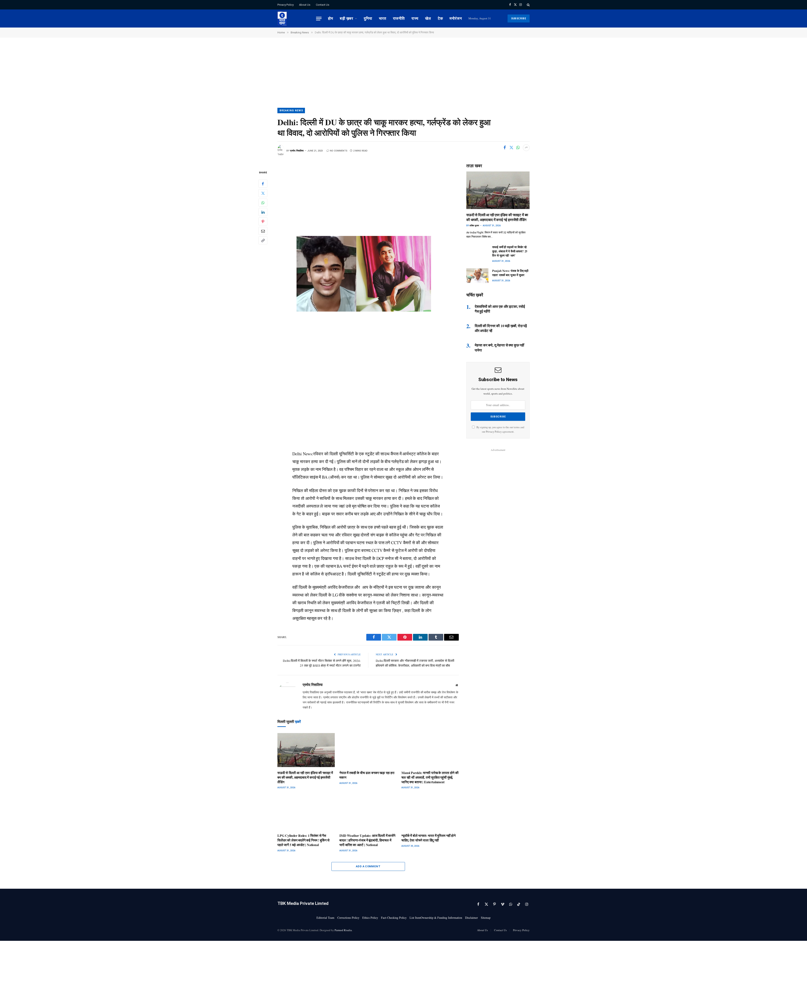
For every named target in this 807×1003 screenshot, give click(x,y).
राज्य (414, 18)
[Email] (262, 231)
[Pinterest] (262, 221)
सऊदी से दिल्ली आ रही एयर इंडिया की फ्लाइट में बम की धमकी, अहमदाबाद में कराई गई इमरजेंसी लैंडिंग (305, 777)
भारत (382, 18)
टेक (440, 18)
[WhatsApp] (262, 203)
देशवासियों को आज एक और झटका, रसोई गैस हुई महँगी (500, 309)
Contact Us (322, 4)
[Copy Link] (262, 240)
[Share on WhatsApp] (518, 147)
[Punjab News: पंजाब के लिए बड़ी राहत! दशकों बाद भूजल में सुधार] (477, 275)
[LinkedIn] (262, 212)
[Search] (528, 4)
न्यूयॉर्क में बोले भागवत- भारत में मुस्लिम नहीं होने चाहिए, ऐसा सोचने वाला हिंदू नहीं (428, 837)
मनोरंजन (456, 18)
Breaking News (291, 110)
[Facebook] (262, 184)
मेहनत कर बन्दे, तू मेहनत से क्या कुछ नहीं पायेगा (499, 347)
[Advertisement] (403, 76)
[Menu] (319, 18)
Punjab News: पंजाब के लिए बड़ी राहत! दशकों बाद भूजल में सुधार (510, 273)
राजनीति (399, 18)
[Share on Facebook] (504, 147)
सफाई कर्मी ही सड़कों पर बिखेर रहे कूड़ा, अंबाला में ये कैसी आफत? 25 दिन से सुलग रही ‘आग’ (509, 251)
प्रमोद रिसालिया (297, 150)
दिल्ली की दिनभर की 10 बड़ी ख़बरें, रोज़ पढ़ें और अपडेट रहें (501, 328)
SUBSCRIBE (518, 18)
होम (330, 18)
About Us (304, 4)
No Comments (338, 150)
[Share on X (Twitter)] (511, 147)
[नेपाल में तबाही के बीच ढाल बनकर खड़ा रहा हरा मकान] (368, 750)
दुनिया (368, 18)
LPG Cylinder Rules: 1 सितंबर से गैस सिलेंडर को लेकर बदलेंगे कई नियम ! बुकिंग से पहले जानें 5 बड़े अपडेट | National (303, 840)
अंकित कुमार (474, 225)
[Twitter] (262, 193)
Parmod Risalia (343, 930)
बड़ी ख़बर (346, 18)
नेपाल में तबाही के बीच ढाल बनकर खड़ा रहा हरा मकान (366, 775)
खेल (428, 18)
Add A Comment (368, 866)
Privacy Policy (285, 4)
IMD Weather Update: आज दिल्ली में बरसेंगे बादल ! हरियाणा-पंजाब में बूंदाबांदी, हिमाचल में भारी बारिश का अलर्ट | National (367, 840)
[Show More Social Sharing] (526, 147)
